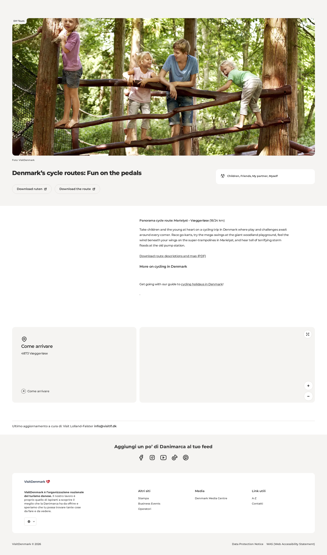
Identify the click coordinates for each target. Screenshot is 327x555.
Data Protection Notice (247, 544)
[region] (227, 365)
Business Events (149, 503)
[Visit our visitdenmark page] (163, 457)
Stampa (143, 498)
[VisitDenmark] (37, 482)
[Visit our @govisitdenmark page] (174, 457)
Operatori (144, 509)
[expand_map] (308, 334)
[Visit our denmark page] (141, 457)
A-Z (254, 498)
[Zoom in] (308, 385)
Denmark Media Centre (211, 498)
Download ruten (29, 189)
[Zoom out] (308, 396)
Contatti (257, 503)
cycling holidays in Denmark (202, 284)
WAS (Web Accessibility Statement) (290, 544)
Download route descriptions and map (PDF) (172, 256)
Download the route (75, 189)
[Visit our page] (152, 457)
